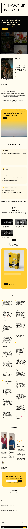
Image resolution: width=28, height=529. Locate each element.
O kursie (15, 522)
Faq (26, 522)
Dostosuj (21, 527)
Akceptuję (24, 527)
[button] (26, 8)
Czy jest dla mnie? (19, 522)
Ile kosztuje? (23, 522)
